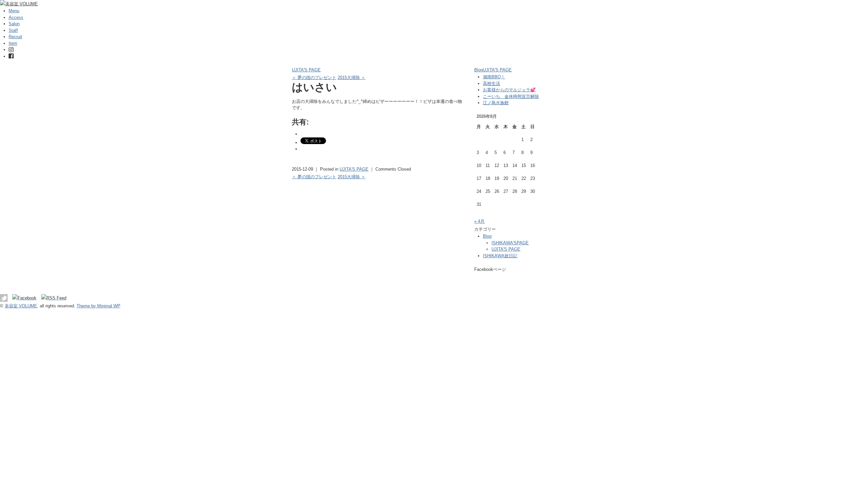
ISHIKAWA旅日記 (500, 255)
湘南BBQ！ (494, 76)
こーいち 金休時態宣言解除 (511, 96)
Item (13, 43)
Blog (478, 69)
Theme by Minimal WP (98, 305)
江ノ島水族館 (496, 102)
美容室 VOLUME (21, 305)
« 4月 (479, 221)
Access (16, 17)
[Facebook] (11, 56)
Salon (14, 23)
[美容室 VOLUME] (19, 3)
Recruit (15, 36)
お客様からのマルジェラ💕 (509, 89)
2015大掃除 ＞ (351, 77)
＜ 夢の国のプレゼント (314, 77)
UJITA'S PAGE (306, 69)
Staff (13, 30)
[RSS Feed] (53, 297)
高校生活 (491, 83)
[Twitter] (5, 297)
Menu (14, 10)
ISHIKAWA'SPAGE (510, 242)
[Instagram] (11, 49)
